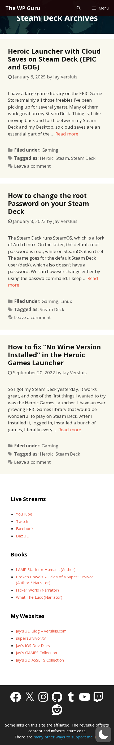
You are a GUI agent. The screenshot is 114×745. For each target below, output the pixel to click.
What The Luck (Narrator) (39, 597)
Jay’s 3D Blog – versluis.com (41, 631)
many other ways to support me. (64, 736)
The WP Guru (22, 8)
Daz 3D (22, 535)
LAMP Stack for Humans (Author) (46, 569)
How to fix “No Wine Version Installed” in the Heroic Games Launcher (54, 354)
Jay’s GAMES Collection (36, 652)
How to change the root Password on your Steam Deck (48, 203)
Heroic (47, 158)
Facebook (24, 528)
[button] (103, 734)
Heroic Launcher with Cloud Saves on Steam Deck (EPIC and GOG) (54, 58)
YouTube (24, 514)
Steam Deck (83, 158)
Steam (62, 158)
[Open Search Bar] (78, 8)
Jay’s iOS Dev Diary (33, 645)
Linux (66, 301)
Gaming (50, 150)
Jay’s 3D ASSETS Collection (40, 660)
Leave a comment (32, 166)
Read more (66, 134)
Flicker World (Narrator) (37, 590)
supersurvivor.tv (31, 638)
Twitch (22, 521)
